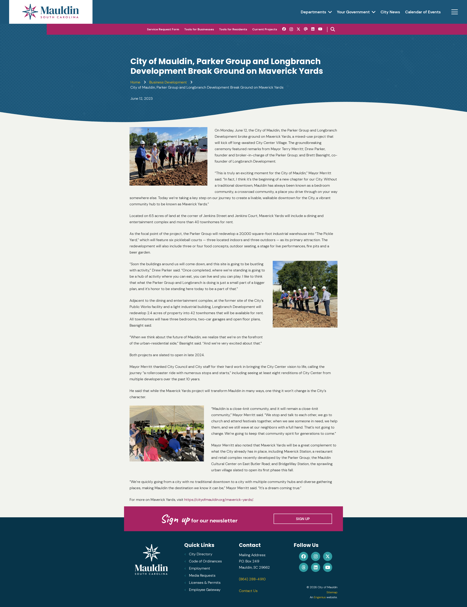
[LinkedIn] (312, 29)
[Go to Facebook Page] (303, 556)
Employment (199, 568)
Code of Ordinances (205, 561)
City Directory (200, 554)
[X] (298, 29)
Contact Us (248, 590)
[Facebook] (284, 29)
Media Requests (202, 575)
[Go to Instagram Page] (315, 556)
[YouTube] (320, 29)
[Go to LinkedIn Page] (315, 567)
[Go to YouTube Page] (327, 567)
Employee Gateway (205, 589)
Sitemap (332, 592)
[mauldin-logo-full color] (51, 12)
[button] (330, 11)
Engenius (320, 597)
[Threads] (306, 29)
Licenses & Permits (205, 582)
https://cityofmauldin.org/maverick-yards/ (218, 499)
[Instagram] (291, 29)
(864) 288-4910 (252, 579)
